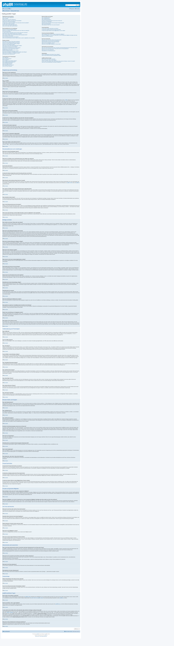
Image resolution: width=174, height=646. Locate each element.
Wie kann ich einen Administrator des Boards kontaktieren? (51, 62)
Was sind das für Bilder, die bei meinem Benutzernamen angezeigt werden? (15, 34)
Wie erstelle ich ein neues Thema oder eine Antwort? (11, 41)
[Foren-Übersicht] (8, 4)
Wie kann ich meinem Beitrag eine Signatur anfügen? (11, 43)
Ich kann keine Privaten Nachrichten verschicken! (50, 28)
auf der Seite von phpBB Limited (37, 597)
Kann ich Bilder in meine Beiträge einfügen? (10, 60)
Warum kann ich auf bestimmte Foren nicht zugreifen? (11, 47)
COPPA (66, 99)
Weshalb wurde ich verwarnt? (7, 49)
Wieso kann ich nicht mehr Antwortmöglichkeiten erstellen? (12, 45)
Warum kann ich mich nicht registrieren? (9, 19)
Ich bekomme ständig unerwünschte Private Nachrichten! (51, 29)
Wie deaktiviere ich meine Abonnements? (48, 50)
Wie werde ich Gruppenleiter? (47, 21)
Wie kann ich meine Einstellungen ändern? (9, 29)
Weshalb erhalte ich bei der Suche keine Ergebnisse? (50, 40)
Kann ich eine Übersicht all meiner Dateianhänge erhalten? (51, 55)
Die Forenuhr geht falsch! (7, 31)
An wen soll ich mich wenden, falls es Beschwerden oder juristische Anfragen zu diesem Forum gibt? (58, 61)
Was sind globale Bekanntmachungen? (9, 61)
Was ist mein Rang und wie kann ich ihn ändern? (11, 36)
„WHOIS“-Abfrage (9, 612)
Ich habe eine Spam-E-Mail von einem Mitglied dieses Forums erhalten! (53, 30)
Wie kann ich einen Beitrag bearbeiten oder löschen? (11, 42)
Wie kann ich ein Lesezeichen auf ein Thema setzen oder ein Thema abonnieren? (55, 48)
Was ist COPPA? (5, 18)
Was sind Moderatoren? (46, 18)
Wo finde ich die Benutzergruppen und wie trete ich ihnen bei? (52, 20)
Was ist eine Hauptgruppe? (46, 23)
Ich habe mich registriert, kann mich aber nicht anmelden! (12, 20)
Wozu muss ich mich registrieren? (8, 17)
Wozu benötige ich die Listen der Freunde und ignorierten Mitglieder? (53, 34)
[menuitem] (10, 9)
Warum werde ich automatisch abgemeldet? (10, 24)
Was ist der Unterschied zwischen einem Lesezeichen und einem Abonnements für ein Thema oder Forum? (59, 47)
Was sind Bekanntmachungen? (8, 62)
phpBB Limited (69, 182)
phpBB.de (77, 182)
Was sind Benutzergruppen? (46, 19)
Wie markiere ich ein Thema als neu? (9, 54)
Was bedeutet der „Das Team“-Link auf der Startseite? (51, 24)
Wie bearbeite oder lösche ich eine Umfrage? (10, 46)
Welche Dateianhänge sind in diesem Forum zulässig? (51, 54)
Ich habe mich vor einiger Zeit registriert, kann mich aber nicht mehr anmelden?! (16, 22)
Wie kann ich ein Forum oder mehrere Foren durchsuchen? (51, 39)
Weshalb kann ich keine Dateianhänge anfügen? (10, 48)
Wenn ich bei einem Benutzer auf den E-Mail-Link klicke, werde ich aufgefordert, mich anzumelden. (19, 37)
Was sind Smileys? (6, 59)
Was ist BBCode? (5, 57)
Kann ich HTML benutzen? (7, 58)
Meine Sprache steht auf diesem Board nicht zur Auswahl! (12, 33)
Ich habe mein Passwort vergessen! (8, 23)
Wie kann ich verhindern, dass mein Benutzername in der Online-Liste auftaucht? (16, 30)
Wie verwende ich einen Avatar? (8, 35)
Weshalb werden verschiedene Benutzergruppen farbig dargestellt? (53, 22)
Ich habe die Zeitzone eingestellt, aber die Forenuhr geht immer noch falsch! (15, 32)
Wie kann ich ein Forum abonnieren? (48, 49)
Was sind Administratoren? (46, 17)
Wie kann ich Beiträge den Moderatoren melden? (11, 50)
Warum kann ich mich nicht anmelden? (9, 21)
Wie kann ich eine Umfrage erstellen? (9, 44)
